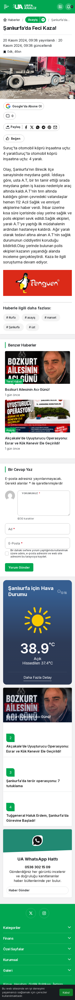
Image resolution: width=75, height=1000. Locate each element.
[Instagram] (44, 913)
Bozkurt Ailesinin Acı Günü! (28, 717)
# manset (50, 317)
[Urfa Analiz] (26, 6)
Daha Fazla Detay (38, 677)
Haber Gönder (19, 890)
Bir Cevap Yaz (20, 469)
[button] (60, 6)
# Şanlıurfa (13, 327)
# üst (32, 327)
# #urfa (10, 317)
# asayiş (30, 317)
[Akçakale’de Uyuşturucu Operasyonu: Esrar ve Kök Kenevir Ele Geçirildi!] (37, 425)
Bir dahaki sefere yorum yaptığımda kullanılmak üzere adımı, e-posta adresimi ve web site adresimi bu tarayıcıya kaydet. (39, 553)
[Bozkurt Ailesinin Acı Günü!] (37, 374)
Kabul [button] (66, 992)
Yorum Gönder (19, 567)
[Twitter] (31, 913)
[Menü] (6, 6)
